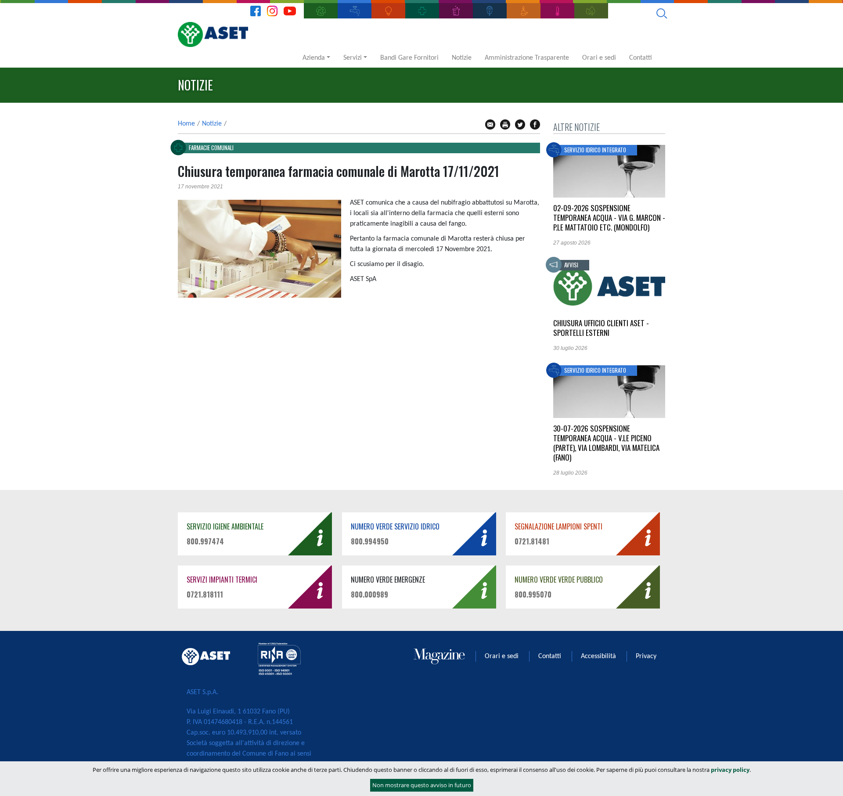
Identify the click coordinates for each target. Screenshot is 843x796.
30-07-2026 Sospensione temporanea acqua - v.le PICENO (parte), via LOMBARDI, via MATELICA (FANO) (606, 443)
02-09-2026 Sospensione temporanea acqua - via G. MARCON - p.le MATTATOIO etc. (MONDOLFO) (609, 217)
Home (186, 123)
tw (520, 124)
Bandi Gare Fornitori (409, 57)
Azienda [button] (314, 57)
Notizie (462, 57)
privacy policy (730, 770)
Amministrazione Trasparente (527, 57)
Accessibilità (598, 656)
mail (490, 124)
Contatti (640, 57)
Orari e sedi (599, 57)
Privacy (646, 656)
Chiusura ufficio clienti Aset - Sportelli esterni (601, 327)
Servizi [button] (352, 57)
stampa (505, 124)
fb (535, 124)
